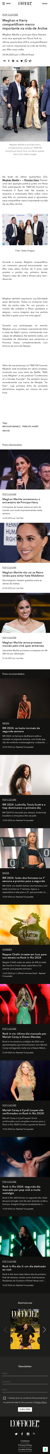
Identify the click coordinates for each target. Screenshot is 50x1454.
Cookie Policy (25, 1449)
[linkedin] (17, 61)
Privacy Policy (41, 1402)
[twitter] (21, 61)
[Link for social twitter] (16, 1434)
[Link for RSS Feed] (34, 1434)
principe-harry (30, 426)
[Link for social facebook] (22, 1434)
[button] (44, 1330)
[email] (4, 61)
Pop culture (10, 14)
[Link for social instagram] (28, 1434)
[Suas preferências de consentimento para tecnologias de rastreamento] (45, 1449)
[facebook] (9, 61)
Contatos (25, 1441)
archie (6, 431)
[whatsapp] (26, 61)
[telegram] (30, 61)
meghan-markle (11, 426)
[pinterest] (13, 61)
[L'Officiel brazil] (25, 4)
